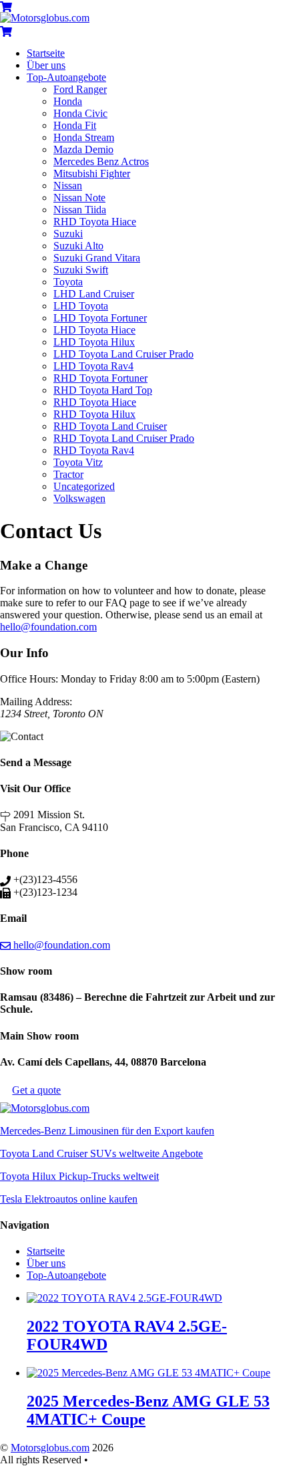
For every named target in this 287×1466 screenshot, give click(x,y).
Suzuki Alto (78, 245)
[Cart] (6, 5)
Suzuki (68, 233)
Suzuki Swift (80, 269)
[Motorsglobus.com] (44, 17)
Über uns (46, 65)
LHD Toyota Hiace (94, 330)
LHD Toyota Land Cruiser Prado (123, 354)
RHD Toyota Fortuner (100, 378)
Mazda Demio (83, 149)
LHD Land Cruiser (93, 293)
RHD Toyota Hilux (94, 414)
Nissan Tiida (79, 209)
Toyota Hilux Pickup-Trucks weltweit (79, 1176)
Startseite (46, 53)
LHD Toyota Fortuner (100, 318)
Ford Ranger (80, 89)
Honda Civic (80, 113)
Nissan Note (79, 197)
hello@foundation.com (48, 626)
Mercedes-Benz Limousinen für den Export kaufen (107, 1130)
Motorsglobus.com (50, 1447)
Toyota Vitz (78, 462)
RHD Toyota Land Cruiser (110, 426)
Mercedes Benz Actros (101, 161)
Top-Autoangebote (66, 77)
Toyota (68, 281)
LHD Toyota (80, 306)
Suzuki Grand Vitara (96, 257)
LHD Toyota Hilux (94, 342)
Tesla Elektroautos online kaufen (68, 1199)
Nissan (67, 185)
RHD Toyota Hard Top (102, 390)
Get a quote (36, 1090)
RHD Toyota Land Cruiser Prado (123, 438)
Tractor (68, 474)
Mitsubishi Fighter (91, 173)
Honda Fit (74, 125)
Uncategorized (84, 486)
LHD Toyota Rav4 (93, 366)
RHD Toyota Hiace (94, 221)
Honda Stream (83, 137)
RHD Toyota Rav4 (93, 450)
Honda (67, 101)
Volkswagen (79, 498)
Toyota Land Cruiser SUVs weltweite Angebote (101, 1153)
